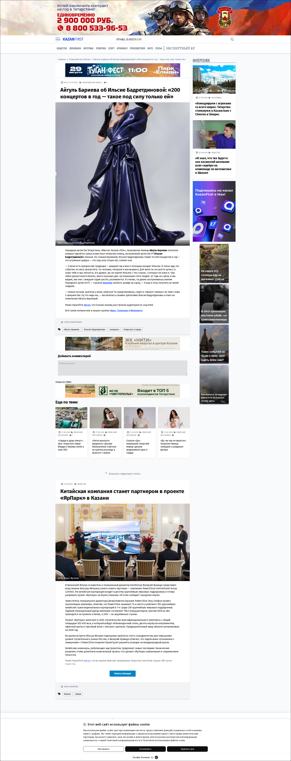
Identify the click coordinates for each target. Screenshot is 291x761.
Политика (101, 48)
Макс (113, 310)
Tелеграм (122, 310)
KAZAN (73, 39)
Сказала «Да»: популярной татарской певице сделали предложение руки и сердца (137, 446)
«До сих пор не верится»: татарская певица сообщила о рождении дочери (173, 445)
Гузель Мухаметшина (73, 322)
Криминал (122, 48)
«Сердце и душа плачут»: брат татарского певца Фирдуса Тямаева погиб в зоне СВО (71, 445)
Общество (62, 48)
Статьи (158, 48)
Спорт (111, 48)
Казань (67, 681)
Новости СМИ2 (63, 382)
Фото (150, 48)
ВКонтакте (136, 310)
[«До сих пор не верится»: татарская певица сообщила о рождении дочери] (174, 417)
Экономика (75, 48)
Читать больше (122, 660)
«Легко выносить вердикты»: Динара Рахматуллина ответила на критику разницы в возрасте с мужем (104, 446)
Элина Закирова (71, 674)
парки (78, 681)
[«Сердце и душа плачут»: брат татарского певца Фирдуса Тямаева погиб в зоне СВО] (71, 417)
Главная (62, 59)
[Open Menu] (57, 39)
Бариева (107, 282)
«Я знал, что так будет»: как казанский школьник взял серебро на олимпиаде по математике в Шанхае (213, 165)
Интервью (89, 48)
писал (87, 304)
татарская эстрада (132, 329)
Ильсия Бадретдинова (94, 329)
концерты (114, 329)
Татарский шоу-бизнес (80, 59)
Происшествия (137, 48)
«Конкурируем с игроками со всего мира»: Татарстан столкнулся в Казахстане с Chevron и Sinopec (213, 109)
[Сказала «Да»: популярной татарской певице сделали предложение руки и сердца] (140, 417)
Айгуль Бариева (71, 329)
